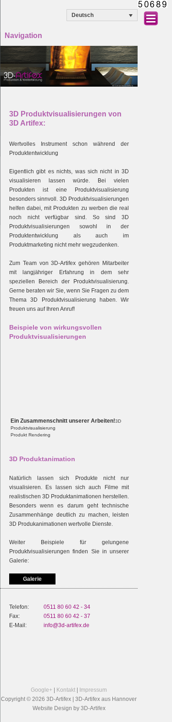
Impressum (93, 690)
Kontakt (65, 690)
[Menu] (150, 17)
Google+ (41, 690)
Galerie (32, 579)
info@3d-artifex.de (66, 625)
